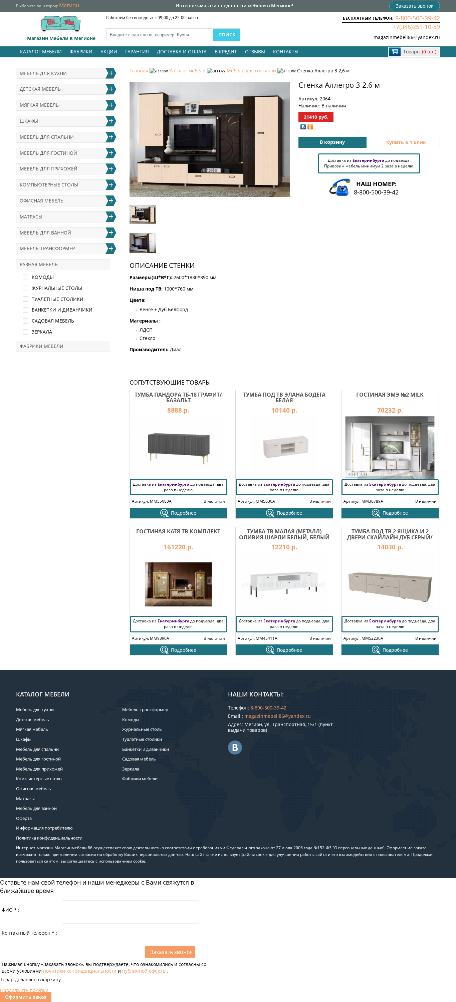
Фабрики (81, 51)
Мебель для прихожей (48, 168)
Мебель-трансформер (47, 248)
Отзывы (255, 51)
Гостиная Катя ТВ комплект (178, 531)
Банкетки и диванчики (62, 310)
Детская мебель (40, 89)
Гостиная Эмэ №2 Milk (390, 394)
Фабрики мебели (41, 346)
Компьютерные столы (49, 184)
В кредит (226, 51)
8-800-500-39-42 (417, 18)
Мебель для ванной (45, 232)
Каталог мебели (41, 51)
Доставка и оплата (182, 51)
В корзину (332, 142)
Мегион (69, 5)
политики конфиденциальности (80, 971)
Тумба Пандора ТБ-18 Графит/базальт (178, 397)
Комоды (43, 277)
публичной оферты (144, 971)
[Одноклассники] (310, 126)
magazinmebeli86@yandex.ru (407, 37)
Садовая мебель (53, 321)
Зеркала (42, 332)
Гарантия (137, 51)
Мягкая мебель (39, 105)
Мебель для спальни (47, 137)
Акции (108, 51)
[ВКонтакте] (303, 126)
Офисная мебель (41, 200)
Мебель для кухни (43, 73)
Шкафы (29, 121)
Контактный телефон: (29, 933)
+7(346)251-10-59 (416, 27)
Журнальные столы (57, 288)
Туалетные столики (57, 299)
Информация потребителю (44, 828)
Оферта (24, 818)
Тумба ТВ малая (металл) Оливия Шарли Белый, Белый (284, 534)
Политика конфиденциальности (49, 838)
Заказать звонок (414, 6)
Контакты (285, 51)
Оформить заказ (25, 997)
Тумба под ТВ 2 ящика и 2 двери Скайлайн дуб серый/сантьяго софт (390, 537)
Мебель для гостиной (251, 70)
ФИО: (10, 910)
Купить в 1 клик (406, 142)
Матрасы (31, 216)
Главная (139, 70)
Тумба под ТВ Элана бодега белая (284, 397)
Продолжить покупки (24, 990)
